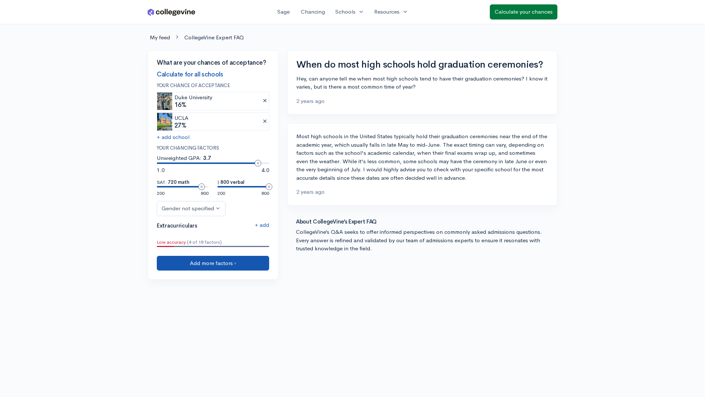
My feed (160, 37)
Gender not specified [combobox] (188, 208)
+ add (262, 224)
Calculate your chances (524, 11)
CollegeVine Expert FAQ (214, 37)
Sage (283, 11)
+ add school (173, 136)
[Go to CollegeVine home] (171, 12)
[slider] (257, 163)
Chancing (313, 11)
